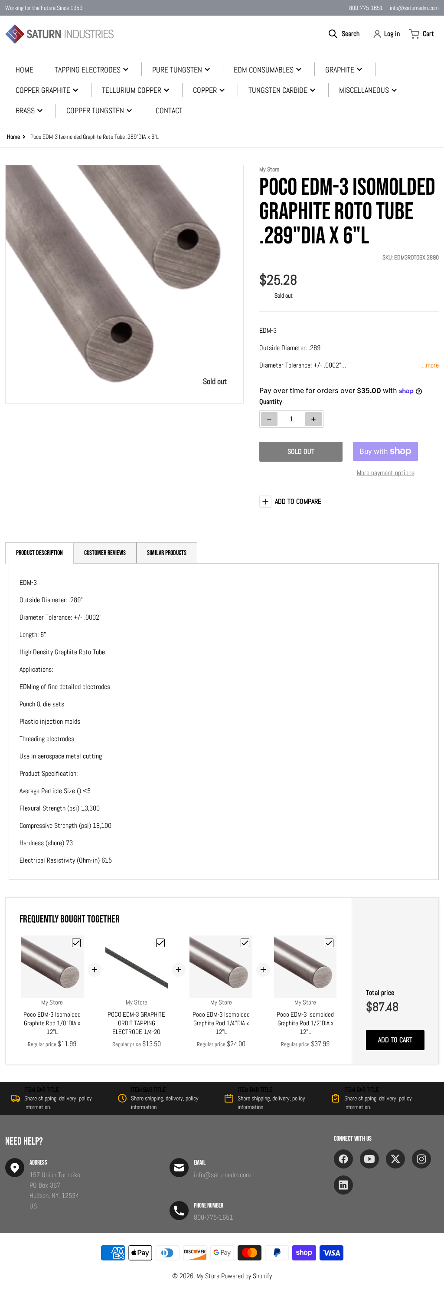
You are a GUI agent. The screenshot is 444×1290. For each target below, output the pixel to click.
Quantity (270, 401)
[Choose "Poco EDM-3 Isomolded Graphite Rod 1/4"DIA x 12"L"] (245, 943)
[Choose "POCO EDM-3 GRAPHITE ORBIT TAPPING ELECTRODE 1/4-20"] (160, 943)
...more (430, 365)
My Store (207, 1275)
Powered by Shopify (246, 1275)
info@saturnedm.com (414, 8)
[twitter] (395, 1159)
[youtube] (369, 1159)
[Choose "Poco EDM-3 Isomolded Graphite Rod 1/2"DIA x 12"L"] (329, 943)
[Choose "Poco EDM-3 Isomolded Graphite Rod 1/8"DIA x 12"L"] (76, 943)
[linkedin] (343, 1185)
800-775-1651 (366, 8)
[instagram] (421, 1159)
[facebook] (343, 1159)
